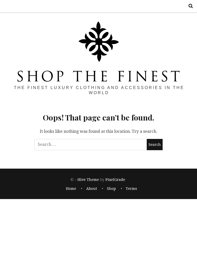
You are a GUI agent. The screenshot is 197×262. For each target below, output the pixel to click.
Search (189, 6)
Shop (111, 189)
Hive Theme (88, 180)
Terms (131, 189)
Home (71, 189)
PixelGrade (115, 180)
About (91, 189)
